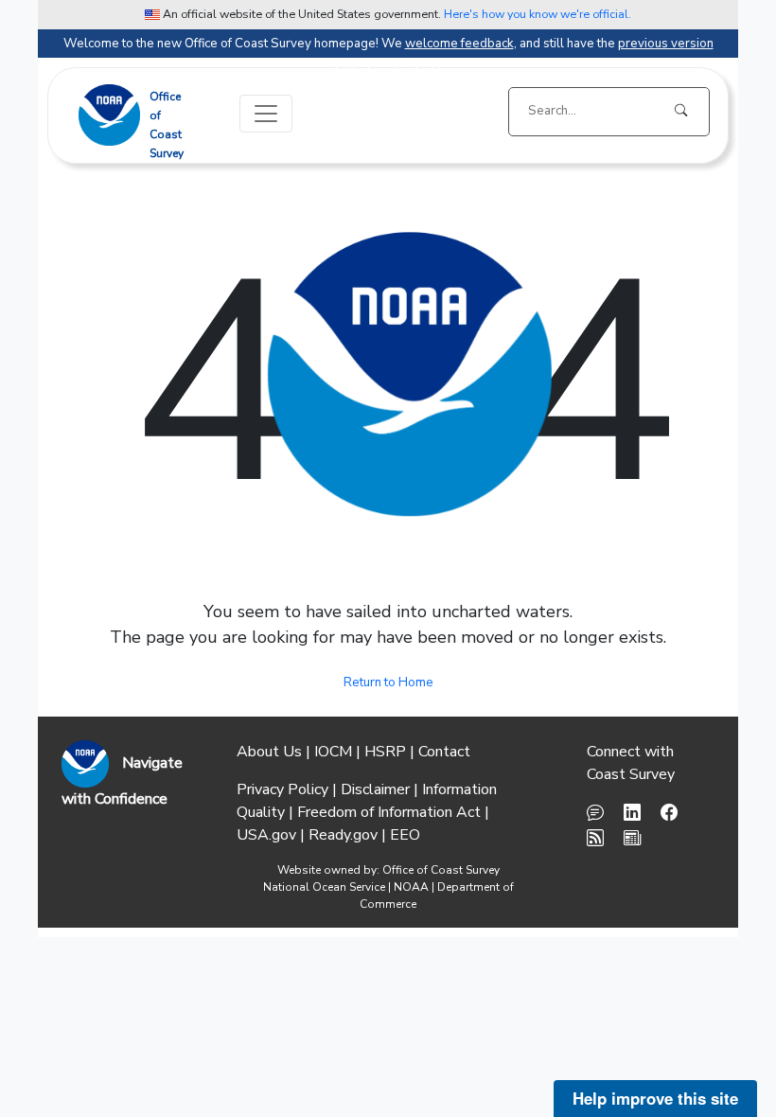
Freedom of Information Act (389, 812)
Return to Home (388, 682)
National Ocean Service (324, 887)
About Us (269, 751)
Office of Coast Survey (441, 870)
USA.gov (266, 834)
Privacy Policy (282, 789)
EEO (405, 834)
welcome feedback (459, 43)
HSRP (385, 751)
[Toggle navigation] (265, 114)
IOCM (333, 751)
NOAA (411, 887)
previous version (666, 43)
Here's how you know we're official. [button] (537, 14)
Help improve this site (655, 1098)
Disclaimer (375, 789)
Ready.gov (343, 834)
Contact (444, 751)
